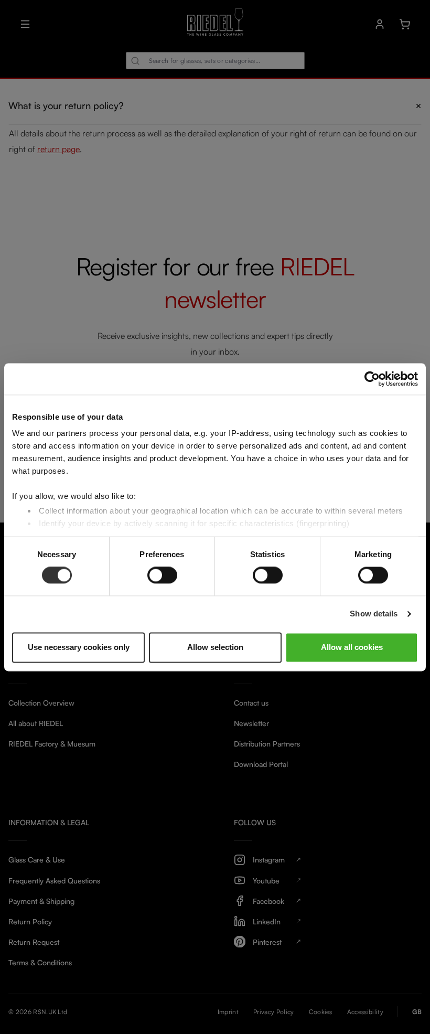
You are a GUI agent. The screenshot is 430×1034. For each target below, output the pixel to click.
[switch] (162, 575)
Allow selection (215, 647)
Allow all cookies (352, 647)
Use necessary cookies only (79, 647)
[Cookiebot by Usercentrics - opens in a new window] (372, 379)
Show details (373, 614)
